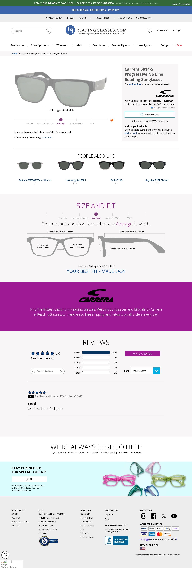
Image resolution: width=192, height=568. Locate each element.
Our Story (85, 514)
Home (14, 53)
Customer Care (125, 18)
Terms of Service (47, 525)
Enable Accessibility (181, 4)
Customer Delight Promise (51, 514)
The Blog (70, 18)
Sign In (15, 514)
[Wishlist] (150, 31)
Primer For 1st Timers (49, 518)
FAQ (82, 529)
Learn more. (47, 137)
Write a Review (162, 84)
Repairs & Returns (20, 521)
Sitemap (42, 533)
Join (29, 479)
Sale (179, 45)
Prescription (38, 45)
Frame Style (119, 45)
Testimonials (87, 518)
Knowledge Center (53, 18)
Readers (15, 45)
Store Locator (88, 525)
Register (16, 518)
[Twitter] (164, 518)
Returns (82, 18)
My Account (163, 31)
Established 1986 (102, 18)
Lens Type (143, 45)
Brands (97, 45)
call (135, 133)
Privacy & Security (47, 521)
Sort (126, 370)
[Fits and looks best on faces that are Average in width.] (61, 124)
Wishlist (16, 525)
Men (79, 45)
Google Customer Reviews (164, 108)
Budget (165, 45)
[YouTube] (174, 518)
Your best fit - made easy (96, 271)
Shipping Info (87, 521)
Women (61, 45)
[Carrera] (164, 93)
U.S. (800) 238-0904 (144, 18)
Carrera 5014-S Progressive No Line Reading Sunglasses (43, 53)
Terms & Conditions (23, 488)
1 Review (149, 84)
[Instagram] (143, 518)
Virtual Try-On (87, 537)
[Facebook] (153, 518)
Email (107, 519)
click (124, 452)
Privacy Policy (39, 485)
